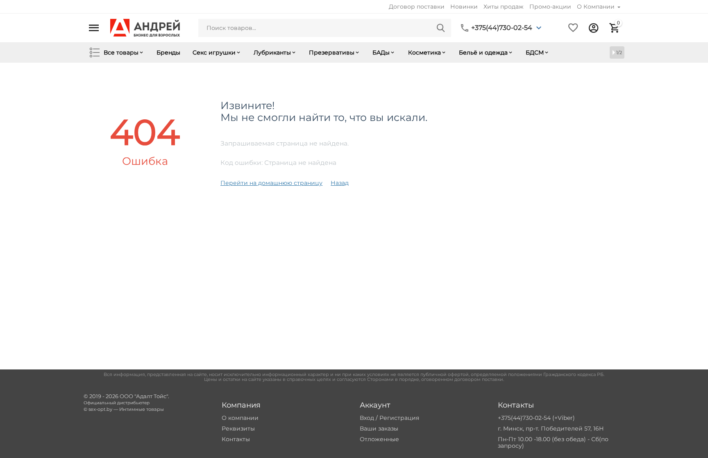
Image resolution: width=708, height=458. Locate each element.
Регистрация (399, 418)
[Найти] (441, 28)
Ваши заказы (379, 428)
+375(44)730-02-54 (501, 28)
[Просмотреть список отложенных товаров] (573, 28)
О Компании (596, 6)
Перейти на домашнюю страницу (271, 183)
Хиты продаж (503, 6)
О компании (240, 418)
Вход (367, 418)
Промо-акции (550, 6)
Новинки (464, 6)
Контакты (236, 439)
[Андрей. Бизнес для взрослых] (145, 27)
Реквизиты (238, 428)
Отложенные (379, 439)
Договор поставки (417, 6)
